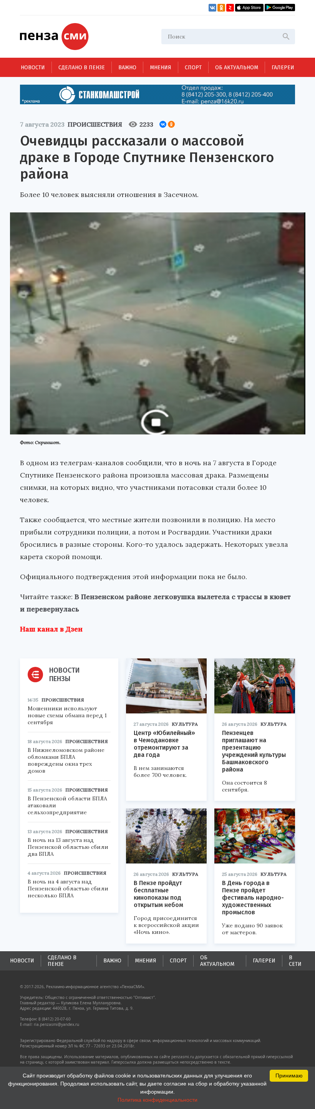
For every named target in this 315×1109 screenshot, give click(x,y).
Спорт (193, 67)
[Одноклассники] (171, 124)
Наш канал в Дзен (51, 629)
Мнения (160, 67)
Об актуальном (236, 67)
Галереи (283, 67)
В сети (295, 961)
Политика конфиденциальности (157, 1100)
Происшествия (95, 124)
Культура (185, 724)
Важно (127, 67)
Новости (33, 67)
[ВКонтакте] (162, 124)
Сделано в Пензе (81, 67)
